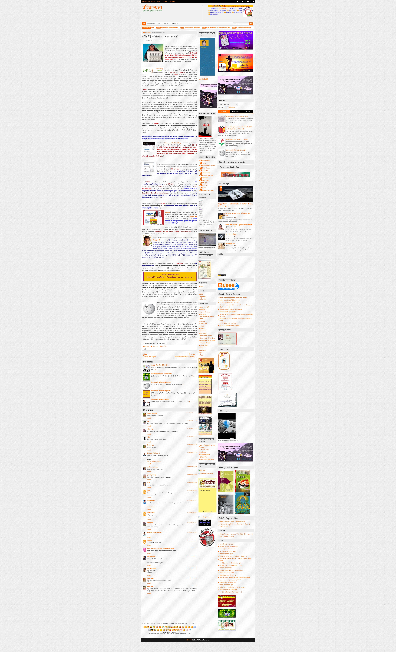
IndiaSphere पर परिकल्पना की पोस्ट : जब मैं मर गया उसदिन (235, 577)
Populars (223, 111)
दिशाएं (201, 355)
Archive (247, 111)
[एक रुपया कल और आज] (221, 236)
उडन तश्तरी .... (204, 314)
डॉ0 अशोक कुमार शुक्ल (207, 175)
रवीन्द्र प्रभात (155, 346)
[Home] (144, 32)
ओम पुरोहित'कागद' (151, 568)
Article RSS (166, 23)
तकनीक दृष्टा (203, 452)
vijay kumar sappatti (208, 190)
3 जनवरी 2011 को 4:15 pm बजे (192, 420)
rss (245, 1)
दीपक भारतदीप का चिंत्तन (206, 336)
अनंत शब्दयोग (203, 333)
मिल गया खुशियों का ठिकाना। (154, 461)
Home (144, 23)
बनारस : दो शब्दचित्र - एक (226, 585)
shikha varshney (152, 467)
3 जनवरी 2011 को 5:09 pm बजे (192, 444)
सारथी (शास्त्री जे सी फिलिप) (207, 459)
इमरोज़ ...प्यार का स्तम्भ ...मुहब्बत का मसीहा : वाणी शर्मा (239, 224)
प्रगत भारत (203, 331)
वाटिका (201, 294)
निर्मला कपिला (150, 578)
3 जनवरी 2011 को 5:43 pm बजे (192, 466)
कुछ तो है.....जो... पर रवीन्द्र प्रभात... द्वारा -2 (231, 565)
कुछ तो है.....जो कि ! (205, 307)
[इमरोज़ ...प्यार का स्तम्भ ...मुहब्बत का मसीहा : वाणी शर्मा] (221, 227)
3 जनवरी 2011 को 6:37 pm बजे (192, 482)
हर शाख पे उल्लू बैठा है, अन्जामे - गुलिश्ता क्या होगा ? (232, 522)
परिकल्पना (222, 8)
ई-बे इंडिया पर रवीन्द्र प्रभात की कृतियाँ (229, 302)
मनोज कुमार (150, 522)
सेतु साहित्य (202, 297)
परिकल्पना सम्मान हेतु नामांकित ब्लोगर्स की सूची (237, 116)
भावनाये (202, 326)
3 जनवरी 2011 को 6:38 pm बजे (192, 490)
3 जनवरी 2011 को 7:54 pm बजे (192, 532)
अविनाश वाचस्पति (151, 556)
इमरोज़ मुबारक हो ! (230, 243)
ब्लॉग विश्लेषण (164, 346)
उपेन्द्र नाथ (150, 586)
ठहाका (201, 286)
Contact (165, 1)
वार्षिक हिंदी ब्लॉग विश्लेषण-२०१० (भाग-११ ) (160, 36)
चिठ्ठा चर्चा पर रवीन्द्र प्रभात (226, 554)
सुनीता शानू (204, 185)
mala (148, 483)
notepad (202, 328)
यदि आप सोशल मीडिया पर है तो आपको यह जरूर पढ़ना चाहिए (196, 27)
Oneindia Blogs (204, 449)
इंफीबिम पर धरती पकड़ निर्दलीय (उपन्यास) (230, 300)
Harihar (204, 163)
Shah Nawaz (206, 168)
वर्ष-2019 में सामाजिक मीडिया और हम (221, 27)
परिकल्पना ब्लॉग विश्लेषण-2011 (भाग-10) (236, 150)
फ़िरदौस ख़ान (150, 445)
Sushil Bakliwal (152, 413)
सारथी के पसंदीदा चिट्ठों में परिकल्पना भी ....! (231, 592)
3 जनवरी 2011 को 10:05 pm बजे (192, 548)
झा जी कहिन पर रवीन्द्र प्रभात (227, 549)
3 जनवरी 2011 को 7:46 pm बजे (192, 522)
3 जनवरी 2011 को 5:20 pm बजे (192, 452)
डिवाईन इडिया (203, 323)
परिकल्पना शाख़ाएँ (150, 23)
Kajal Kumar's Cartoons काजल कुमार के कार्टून (160, 548)
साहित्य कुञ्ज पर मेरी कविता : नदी (228, 582)
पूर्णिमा (148, 490)
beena (204, 188)
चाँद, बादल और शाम (205, 343)
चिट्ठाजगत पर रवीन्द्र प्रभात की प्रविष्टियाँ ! (230, 580)
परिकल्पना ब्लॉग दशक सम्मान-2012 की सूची (237, 139)
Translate (232, 107)
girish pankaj (151, 475)
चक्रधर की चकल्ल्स (205, 312)
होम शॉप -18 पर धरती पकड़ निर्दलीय (228, 323)
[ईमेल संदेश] (144, 349)
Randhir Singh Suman (154, 532)
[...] (155, 369)
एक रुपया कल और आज (231, 234)
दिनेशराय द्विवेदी (150, 512)
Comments (235, 111)
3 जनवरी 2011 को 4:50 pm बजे (192, 436)
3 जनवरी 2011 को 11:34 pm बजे (192, 568)
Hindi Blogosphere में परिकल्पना (228, 589)
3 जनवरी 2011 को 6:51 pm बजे (192, 500)
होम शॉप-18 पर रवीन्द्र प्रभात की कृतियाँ (229, 325)
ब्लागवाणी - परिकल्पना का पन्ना (227, 544)
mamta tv (203, 348)
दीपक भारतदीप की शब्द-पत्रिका (207, 338)
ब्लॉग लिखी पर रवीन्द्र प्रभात (227, 572)
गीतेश (148, 437)
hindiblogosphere (205, 454)
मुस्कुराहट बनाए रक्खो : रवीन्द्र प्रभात (170, 27)
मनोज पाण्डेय (150, 429)
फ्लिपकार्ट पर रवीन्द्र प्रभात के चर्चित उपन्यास (231, 309)
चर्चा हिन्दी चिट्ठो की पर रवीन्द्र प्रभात (229, 546)
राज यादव (202, 321)
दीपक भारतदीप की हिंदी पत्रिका (207, 340)
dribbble (250, 1)
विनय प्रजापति (156, 240)
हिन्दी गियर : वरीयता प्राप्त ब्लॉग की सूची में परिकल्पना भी (233, 556)
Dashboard (172, 1)
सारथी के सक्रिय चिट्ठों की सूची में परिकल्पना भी (231, 570)
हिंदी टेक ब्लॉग (193, 216)
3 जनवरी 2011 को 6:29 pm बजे (192, 474)
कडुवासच (149, 540)
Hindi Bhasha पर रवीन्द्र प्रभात (228, 575)
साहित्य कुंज (203, 299)
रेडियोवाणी (202, 309)
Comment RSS (174, 23)
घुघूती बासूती (203, 350)
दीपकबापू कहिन (203, 345)
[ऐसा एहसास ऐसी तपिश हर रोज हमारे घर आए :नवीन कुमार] (221, 215)
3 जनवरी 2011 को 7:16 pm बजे (192, 512)
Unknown (205, 170)
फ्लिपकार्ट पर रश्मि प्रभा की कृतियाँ (228, 312)
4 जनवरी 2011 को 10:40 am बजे (192, 578)
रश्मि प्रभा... (205, 183)
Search (251, 23)
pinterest (253, 1)
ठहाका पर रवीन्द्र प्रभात (225, 568)
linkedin (248, 1)
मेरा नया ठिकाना (151, 507)
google (242, 1)
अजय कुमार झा (151, 500)
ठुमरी (201, 352)
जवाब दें (149, 418)
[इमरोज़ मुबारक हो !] (221, 245)
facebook (240, 1)
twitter (237, 1)
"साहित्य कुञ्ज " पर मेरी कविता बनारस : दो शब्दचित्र (232, 587)
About (158, 1)
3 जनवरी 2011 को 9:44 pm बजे (192, 540)
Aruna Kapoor (206, 160)
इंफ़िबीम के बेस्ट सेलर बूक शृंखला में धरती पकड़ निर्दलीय (233, 298)
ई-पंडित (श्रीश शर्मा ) (205, 457)
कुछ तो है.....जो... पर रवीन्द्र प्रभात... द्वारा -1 (231, 563)
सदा (148, 421)
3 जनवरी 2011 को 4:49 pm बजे (192, 428)
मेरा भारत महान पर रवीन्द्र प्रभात (228, 551)
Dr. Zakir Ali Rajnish (153, 453)
